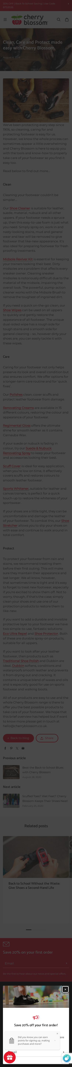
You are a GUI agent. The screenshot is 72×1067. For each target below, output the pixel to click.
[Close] (65, 989)
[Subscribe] (63, 1052)
